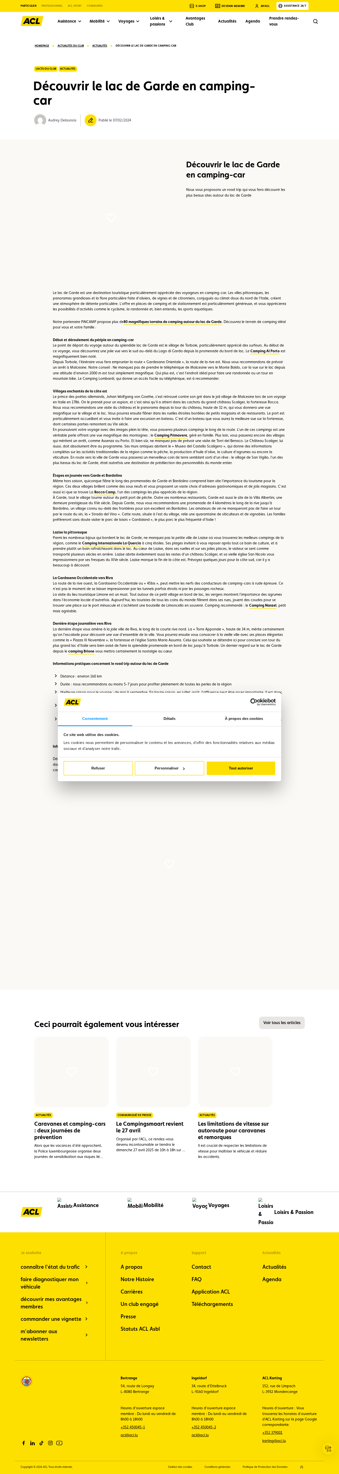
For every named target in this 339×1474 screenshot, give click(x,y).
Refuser (98, 768)
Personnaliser (167, 768)
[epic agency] (302, 1467)
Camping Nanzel (262, 605)
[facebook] (24, 1443)
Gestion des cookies (180, 1467)
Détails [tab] (170, 718)
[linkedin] (32, 1443)
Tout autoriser (241, 768)
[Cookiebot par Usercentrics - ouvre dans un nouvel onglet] (254, 702)
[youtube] (59, 1443)
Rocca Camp (104, 492)
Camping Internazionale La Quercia (111, 543)
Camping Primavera (170, 435)
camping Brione (81, 651)
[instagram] (50, 1443)
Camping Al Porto (265, 351)
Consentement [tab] (95, 718)
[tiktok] (41, 1443)
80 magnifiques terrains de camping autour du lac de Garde (173, 322)
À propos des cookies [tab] (244, 718)
